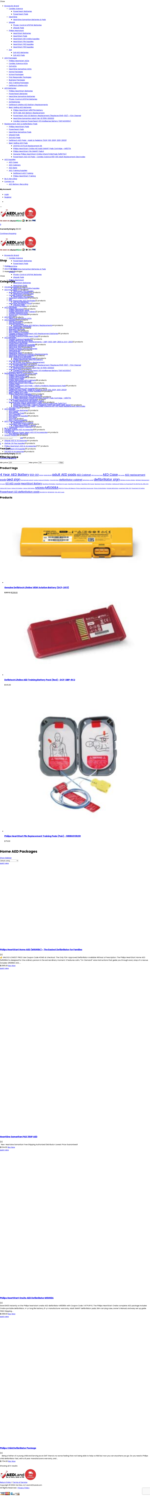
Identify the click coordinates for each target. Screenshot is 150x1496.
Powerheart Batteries (22, 11)
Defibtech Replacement (142, 480)
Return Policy (5, 1482)
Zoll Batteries (14, 102)
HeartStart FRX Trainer (87, 484)
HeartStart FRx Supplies (23, 41)
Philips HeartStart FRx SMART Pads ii (28, 151)
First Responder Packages (20, 77)
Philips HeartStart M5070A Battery (28, 110)
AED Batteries (10, 88)
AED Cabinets (15, 165)
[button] (0, 224)
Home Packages (16, 71)
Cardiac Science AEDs (18, 63)
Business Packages (17, 80)
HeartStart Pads (20, 36)
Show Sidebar (6, 858)
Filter (61, 462)
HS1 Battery (108, 484)
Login (6, 194)
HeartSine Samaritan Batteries (22, 96)
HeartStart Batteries (22, 33)
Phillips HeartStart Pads (19, 126)
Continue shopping (8, 233)
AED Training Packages (19, 82)
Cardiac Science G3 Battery (41, 480)
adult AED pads (64, 474)
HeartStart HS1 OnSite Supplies (26, 39)
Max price (33, 462)
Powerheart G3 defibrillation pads (20, 491)
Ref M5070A (43, 492)
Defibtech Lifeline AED (18, 85)
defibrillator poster (88, 480)
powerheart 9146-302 (125, 488)
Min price (4, 462)
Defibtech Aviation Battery (127, 480)
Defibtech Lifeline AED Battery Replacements (28, 104)
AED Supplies (9, 159)
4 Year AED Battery (14, 474)
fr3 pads (2, 484)
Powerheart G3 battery (138, 488)
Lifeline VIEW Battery (29, 488)
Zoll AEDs (13, 66)
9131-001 (34, 474)
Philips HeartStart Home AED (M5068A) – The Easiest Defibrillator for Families (41, 949)
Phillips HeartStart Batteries (21, 91)
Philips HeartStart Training (24, 176)
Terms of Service (20, 1482)
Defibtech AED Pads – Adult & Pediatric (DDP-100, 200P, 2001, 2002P (38, 140)
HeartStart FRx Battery (74, 484)
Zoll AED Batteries (20, 52)
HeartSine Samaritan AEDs (20, 69)
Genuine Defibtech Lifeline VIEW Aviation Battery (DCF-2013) (36, 587)
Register (8, 197)
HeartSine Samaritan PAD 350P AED (18, 1136)
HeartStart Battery (31, 483)
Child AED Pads (54, 480)
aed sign (13, 479)
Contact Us (9, 181)
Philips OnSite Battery (100, 488)
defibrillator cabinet (70, 479)
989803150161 (48, 475)
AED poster (121, 475)
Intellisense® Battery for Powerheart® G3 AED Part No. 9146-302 (130, 484)
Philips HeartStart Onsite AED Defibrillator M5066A (27, 1297)
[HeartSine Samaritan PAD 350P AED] (75, 1052)
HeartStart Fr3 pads (62, 484)
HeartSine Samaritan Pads (20, 132)
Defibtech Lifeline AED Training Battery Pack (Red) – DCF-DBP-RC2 (39, 679)
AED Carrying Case (96, 475)
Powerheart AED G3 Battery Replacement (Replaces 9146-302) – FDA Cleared (47, 115)
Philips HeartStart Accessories (84, 488)
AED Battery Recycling (18, 184)
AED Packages (10, 58)
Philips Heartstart (16, 30)
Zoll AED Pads (19, 55)
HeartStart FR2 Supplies (23, 44)
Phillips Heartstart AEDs (19, 60)
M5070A (61, 488)
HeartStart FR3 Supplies (23, 47)
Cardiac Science (16, 8)
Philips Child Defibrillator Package (18, 1448)
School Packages (16, 74)
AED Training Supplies (18, 170)
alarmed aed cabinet (27, 480)
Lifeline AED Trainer (5, 488)
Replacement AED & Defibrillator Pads (20, 124)
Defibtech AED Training (23, 173)
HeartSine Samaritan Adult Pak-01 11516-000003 (33, 118)
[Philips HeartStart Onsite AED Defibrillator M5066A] (75, 1223)
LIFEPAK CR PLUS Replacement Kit (27, 146)
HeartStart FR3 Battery (49, 484)
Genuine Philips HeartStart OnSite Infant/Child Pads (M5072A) (40, 154)
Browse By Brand (11, 6)
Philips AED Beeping (70, 488)
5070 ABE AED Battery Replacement (29, 113)
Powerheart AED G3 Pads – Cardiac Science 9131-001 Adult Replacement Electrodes (49, 157)
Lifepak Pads (18, 28)
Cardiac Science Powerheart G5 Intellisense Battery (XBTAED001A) (42, 121)
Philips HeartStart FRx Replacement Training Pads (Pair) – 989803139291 (42, 836)
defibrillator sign (107, 479)
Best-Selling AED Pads (18, 143)
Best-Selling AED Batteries (20, 107)
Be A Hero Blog (10, 178)
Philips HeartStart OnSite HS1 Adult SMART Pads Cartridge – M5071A (42, 148)
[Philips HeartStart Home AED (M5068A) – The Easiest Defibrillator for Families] (75, 906)
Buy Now (11, 965)
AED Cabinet (84, 474)
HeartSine (13, 17)
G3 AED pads (12, 483)
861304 (41, 475)
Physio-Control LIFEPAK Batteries (27, 25)
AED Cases (13, 162)
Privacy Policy (23, 1488)
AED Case (110, 474)
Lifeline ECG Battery (17, 488)
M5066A (40, 487)
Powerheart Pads (20, 14)
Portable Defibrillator (112, 488)
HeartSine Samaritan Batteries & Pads (29, 19)
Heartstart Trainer (100, 484)
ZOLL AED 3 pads (59, 492)
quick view (4, 863)
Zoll (10, 50)
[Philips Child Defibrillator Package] (75, 1382)
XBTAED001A (50, 492)
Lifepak (12, 22)
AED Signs (13, 167)
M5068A (52, 487)
